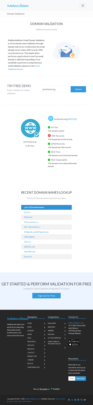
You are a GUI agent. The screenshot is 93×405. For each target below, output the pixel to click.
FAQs (29, 338)
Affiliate (30, 345)
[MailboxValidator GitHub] (81, 400)
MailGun (51, 334)
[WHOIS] (72, 119)
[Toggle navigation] (83, 5)
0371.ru (27, 242)
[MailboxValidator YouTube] (85, 400)
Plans (29, 334)
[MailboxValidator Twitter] (72, 400)
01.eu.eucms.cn (31, 222)
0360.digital (29, 237)
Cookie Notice (26, 401)
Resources (31, 341)
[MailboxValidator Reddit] (78, 400)
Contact (31, 353)
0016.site (28, 217)
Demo (29, 327)
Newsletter (32, 356)
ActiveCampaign (54, 338)
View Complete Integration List (54, 343)
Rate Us (30, 363)
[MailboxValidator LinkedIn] (75, 400)
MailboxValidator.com (32, 399)
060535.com (29, 247)
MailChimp (52, 323)
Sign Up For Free (46, 295)
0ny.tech (28, 256)
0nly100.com (29, 251)
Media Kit (31, 349)
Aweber (51, 331)
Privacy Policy (60, 399)
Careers (30, 360)
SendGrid (51, 327)
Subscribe (80, 378)
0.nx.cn (27, 212)
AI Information (33, 367)
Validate (78, 89)
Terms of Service (14, 401)
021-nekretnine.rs (32, 227)
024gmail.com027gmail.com (36, 232)
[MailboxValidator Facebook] (69, 400)
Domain (30, 331)
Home (29, 323)
